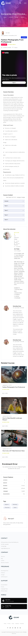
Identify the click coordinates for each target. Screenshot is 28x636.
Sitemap (17, 623)
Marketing (15, 504)
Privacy (8, 623)
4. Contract (16, 296)
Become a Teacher (5, 562)
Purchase (22, 623)
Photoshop (7, 507)
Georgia (2, 574)
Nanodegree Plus (4, 570)
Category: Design (21, 197)
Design (16, 17)
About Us (3, 556)
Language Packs (4, 588)
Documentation (4, 584)
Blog (2, 558)
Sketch (15, 507)
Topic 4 (6, 219)
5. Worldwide (17, 298)
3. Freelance (17, 294)
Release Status (4, 590)
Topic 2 (6, 210)
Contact (2, 560)
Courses (11, 17)
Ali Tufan (8, 32)
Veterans (3, 572)
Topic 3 (6, 215)
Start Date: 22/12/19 (11, 197)
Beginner (7, 504)
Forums (2, 586)
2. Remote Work (18, 293)
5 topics (15, 47)
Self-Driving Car (4, 576)
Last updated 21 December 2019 (9, 35)
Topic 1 (6, 206)
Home (5, 17)
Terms (13, 623)
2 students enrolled (6, 47)
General (6, 201)
